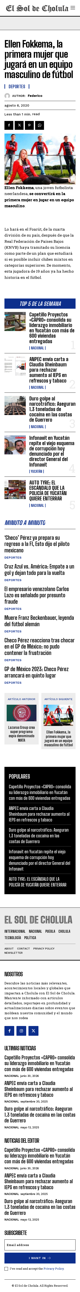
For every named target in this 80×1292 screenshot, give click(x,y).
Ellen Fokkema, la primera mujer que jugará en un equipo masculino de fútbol (58, 738)
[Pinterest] (29, 125)
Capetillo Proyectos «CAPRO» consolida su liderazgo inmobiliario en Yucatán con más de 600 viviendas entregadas (51, 328)
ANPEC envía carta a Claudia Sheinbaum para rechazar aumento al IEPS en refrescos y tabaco (48, 370)
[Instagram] (21, 1031)
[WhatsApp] (39, 125)
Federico (35, 96)
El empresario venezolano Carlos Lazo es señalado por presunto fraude (36, 595)
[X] (19, 125)
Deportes (13, 557)
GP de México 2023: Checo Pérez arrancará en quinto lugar (36, 672)
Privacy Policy (54, 1269)
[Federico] (8, 96)
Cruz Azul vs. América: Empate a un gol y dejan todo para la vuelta (39, 569)
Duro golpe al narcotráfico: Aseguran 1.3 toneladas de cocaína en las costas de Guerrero (52, 409)
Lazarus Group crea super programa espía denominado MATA (21, 733)
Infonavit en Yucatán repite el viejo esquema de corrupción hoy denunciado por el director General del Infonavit (51, 451)
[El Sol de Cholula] (37, 8)
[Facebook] (8, 125)
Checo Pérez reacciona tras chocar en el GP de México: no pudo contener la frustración (39, 646)
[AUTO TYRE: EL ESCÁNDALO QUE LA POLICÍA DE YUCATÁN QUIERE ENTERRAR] (15, 489)
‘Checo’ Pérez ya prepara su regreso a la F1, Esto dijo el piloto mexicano (37, 544)
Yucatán (36, 471)
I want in (37, 1258)
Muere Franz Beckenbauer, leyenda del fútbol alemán (39, 620)
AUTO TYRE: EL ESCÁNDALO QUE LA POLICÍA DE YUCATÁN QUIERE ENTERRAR (48, 491)
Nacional (37, 348)
